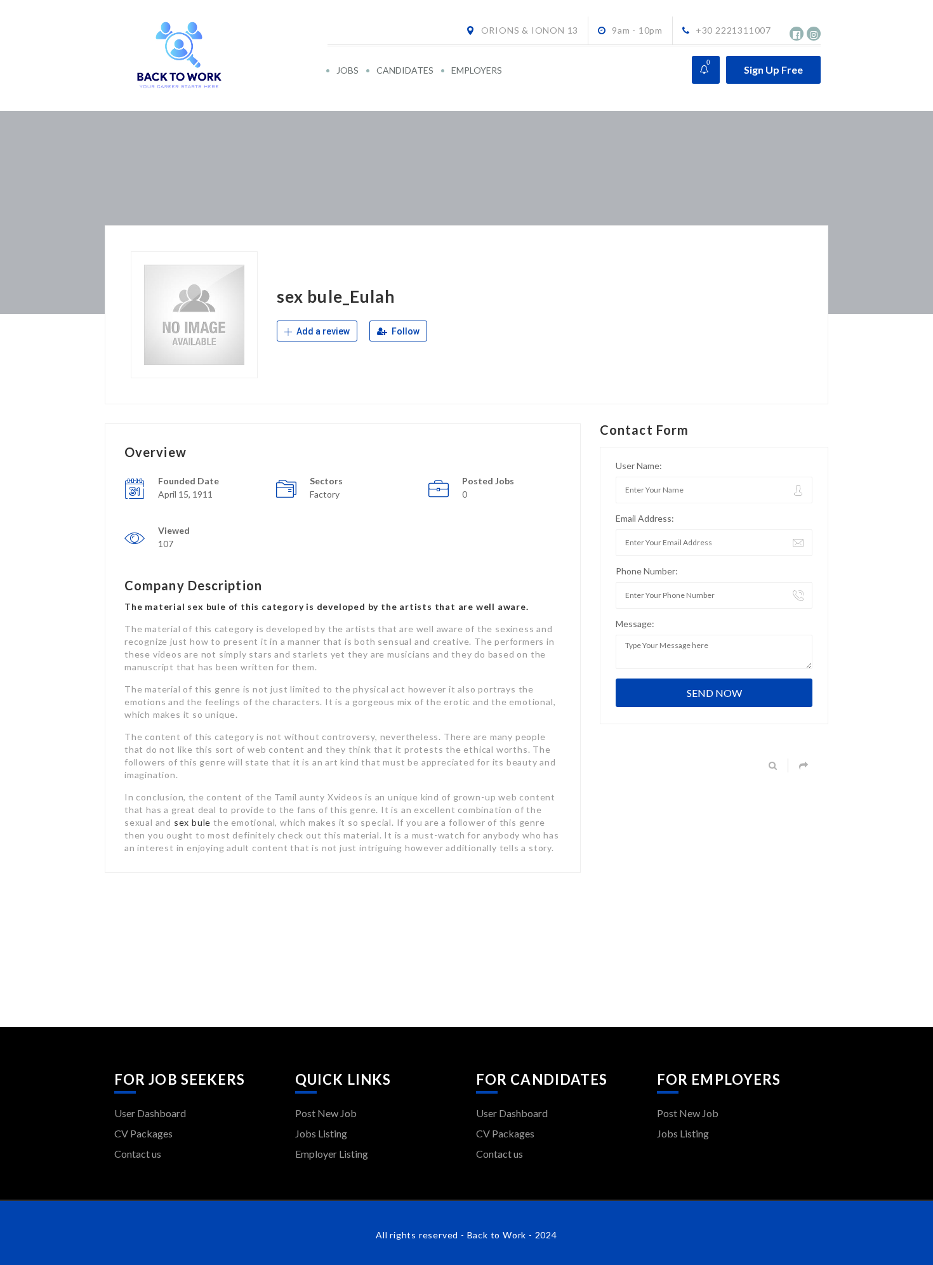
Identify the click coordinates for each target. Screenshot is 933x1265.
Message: (635, 623)
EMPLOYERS (476, 70)
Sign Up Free (773, 69)
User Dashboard (150, 1113)
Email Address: (645, 518)
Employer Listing (331, 1154)
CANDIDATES (404, 70)
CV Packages (143, 1133)
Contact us (137, 1154)
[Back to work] (220, 55)
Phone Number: (647, 571)
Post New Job (326, 1113)
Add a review (322, 331)
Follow (405, 331)
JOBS (347, 70)
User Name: (639, 465)
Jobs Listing (321, 1133)
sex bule (192, 822)
